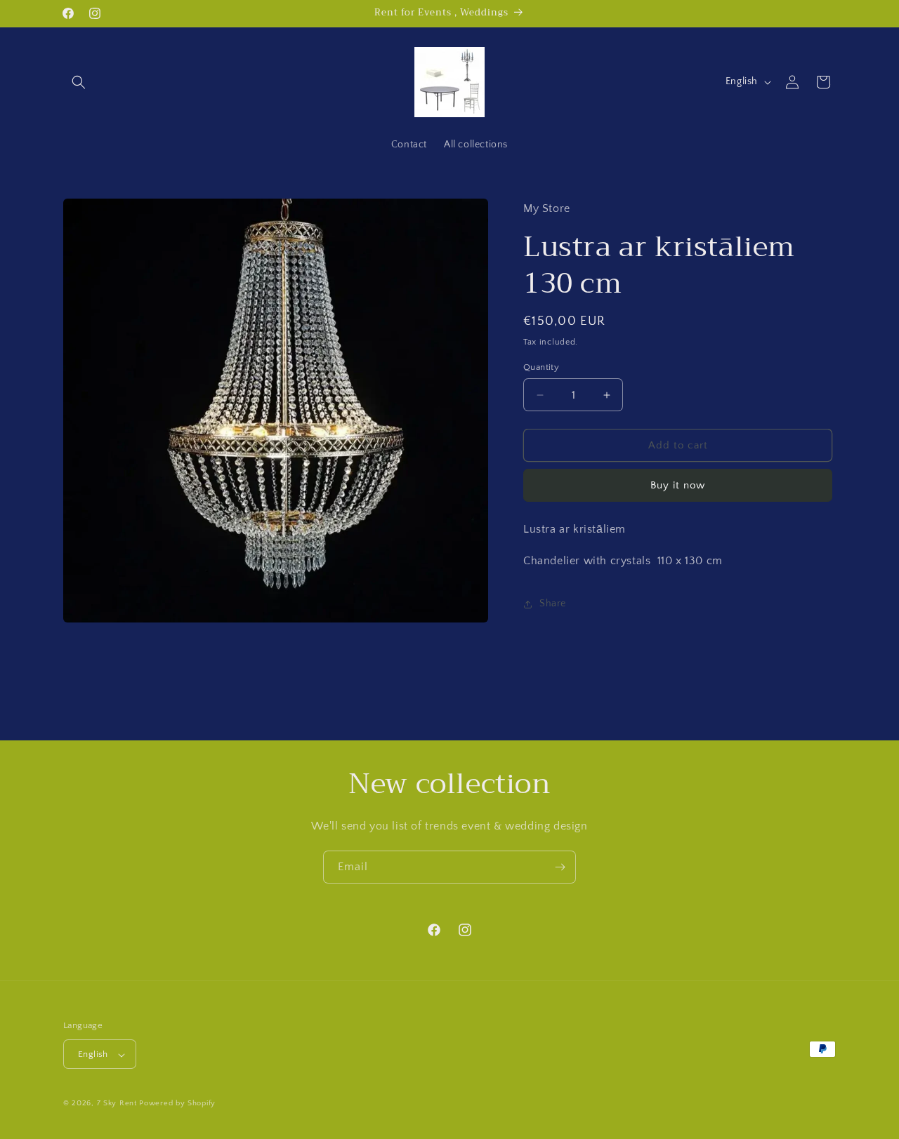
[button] (78, 82)
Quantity (541, 367)
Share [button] (552, 604)
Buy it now (677, 486)
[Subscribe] (559, 867)
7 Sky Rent (117, 1104)
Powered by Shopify (177, 1104)
